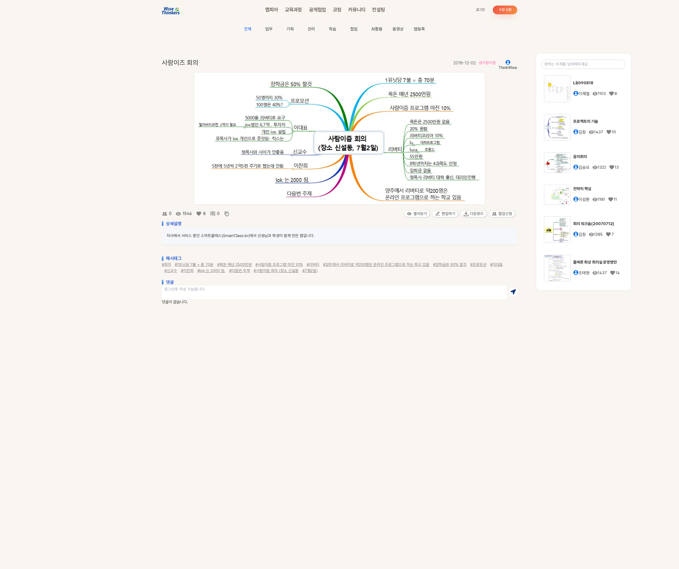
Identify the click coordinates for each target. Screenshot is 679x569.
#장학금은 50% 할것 (450, 264)
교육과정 (293, 10)
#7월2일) (309, 270)
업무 (269, 29)
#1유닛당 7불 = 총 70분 (194, 264)
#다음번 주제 (239, 270)
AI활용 (376, 29)
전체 (247, 29)
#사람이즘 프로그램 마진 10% (279, 264)
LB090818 (583, 83)
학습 (332, 29)
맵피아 (271, 10)
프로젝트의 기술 (585, 121)
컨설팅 (378, 10)
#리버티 (313, 264)
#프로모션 (478, 264)
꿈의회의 (580, 156)
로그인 (480, 10)
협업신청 (505, 213)
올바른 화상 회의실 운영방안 (595, 262)
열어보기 (420, 213)
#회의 (166, 264)
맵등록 (419, 29)
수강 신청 (505, 10)
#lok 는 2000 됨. (211, 270)
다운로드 (477, 213)
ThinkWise (507, 67)
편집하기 (448, 213)
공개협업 (317, 10)
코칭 (337, 10)
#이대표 (496, 264)
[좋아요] (199, 214)
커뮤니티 (356, 10)
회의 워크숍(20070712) (593, 223)
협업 (354, 29)
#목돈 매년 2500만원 (234, 264)
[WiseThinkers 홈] (171, 10)
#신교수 (170, 270)
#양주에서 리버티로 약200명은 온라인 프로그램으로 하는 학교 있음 (376, 264)
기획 (290, 29)
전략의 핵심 (582, 188)
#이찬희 (187, 270)
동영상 (398, 29)
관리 (311, 29)
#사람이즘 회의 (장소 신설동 (276, 270)
